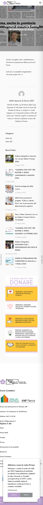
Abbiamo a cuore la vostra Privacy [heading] (21, 465)
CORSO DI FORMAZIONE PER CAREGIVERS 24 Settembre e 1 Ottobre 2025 (26, 261)
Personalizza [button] (12, 490)
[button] (40, 3)
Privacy (2, 442)
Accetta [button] (14, 495)
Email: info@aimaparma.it (8, 421)
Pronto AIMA (4, 433)
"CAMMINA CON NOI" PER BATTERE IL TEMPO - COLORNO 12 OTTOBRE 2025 (26, 231)
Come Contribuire (5, 457)
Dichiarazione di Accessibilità (9, 447)
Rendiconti (3, 452)
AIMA (7, 138)
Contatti (2, 437)
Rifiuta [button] (26, 495)
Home (2, 428)
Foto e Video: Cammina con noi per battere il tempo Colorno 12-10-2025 (26, 217)
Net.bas (36, 502)
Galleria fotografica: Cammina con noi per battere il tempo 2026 (25, 159)
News (22, 23)
